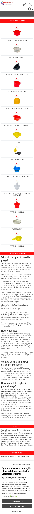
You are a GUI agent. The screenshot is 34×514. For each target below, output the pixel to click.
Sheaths (12, 441)
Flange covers (18, 434)
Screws (25, 439)
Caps (2, 432)
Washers (30, 445)
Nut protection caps (7, 436)
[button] (30, 9)
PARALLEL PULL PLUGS (17, 159)
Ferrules (10, 434)
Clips (6, 432)
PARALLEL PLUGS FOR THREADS (17, 40)
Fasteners (4, 434)
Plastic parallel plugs (23, 456)
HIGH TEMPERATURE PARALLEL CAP (17, 74)
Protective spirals (7, 439)
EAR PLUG (17, 142)
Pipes (26, 437)
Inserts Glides (28, 434)
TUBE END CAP (17, 229)
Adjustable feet (5, 430)
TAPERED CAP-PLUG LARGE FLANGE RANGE (17, 125)
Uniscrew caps (22, 445)
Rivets (15, 439)
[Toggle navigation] (2, 14)
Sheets (18, 441)
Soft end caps (26, 441)
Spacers (3, 443)
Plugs (30, 437)
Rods (20, 439)
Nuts (15, 436)
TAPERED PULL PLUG (17, 212)
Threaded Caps (11, 443)
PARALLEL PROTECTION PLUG (17, 57)
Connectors (12, 432)
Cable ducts (26, 430)
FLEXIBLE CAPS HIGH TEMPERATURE (17, 108)
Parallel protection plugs (16, 437)
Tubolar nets (12, 445)
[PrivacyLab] (13, 496)
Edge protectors (22, 432)
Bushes (14, 430)
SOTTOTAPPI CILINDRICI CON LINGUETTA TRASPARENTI (17, 194)
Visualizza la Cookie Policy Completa (14, 493)
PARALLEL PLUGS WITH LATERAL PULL (17, 176)
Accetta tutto (17, 501)
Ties (6, 445)
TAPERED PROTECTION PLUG (17, 91)
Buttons (19, 430)
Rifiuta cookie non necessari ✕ (22, 464)
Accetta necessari (17, 506)
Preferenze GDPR (17, 511)
